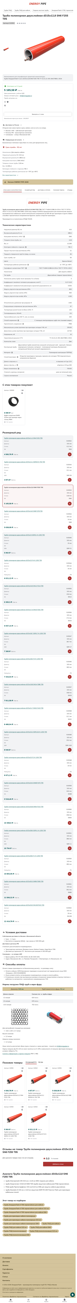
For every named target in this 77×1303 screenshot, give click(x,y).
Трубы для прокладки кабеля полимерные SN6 (21, 1224)
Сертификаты (8, 1269)
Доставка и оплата (44, 190)
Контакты (6, 1280)
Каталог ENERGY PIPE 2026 (18, 182)
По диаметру (31, 1062)
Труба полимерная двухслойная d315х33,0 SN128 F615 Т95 (24, 905)
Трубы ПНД (8, 10)
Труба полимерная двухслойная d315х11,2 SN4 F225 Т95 (23, 438)
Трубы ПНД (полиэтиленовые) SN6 (16, 1235)
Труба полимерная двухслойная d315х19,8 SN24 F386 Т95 (23, 684)
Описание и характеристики (12, 190)
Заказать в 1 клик (38, 114)
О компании (7, 1258)
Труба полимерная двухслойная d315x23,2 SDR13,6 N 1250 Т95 (25, 732)
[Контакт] (72, 1294)
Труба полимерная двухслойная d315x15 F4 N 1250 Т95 (23, 560)
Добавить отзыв (58, 1164)
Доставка (6, 1262)
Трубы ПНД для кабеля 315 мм (15, 1227)
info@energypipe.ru (26, 96)
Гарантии (6, 1273)
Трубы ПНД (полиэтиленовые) (15, 1231)
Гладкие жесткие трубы (41, 10)
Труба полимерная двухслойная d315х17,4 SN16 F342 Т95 (23, 610)
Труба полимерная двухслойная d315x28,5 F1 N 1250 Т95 (23, 856)
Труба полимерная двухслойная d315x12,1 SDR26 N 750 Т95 (24, 462)
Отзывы (69, 190)
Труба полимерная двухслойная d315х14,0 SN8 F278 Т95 (23, 511)
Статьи (5, 1277)
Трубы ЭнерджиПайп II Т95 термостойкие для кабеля (23, 1205)
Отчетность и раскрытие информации (13, 1292)
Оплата (5, 1265)
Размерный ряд (30, 190)
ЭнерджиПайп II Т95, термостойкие (63, 10)
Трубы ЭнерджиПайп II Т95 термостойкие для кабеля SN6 (25, 1212)
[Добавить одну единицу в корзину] (70, 454)
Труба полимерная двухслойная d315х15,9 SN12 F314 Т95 (23, 586)
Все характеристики (9, 175)
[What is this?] (24, 236)
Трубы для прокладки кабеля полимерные (19, 1216)
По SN (40, 1062)
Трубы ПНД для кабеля (22, 10)
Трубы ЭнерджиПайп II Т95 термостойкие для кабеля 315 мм (26, 1208)
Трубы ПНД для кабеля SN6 (40, 1227)
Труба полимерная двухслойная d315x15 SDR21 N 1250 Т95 (24, 535)
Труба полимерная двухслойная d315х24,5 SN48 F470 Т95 (23, 783)
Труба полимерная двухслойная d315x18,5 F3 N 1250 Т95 (23, 659)
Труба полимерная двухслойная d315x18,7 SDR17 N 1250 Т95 (25, 633)
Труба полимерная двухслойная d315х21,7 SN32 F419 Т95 (23, 708)
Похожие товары (58, 190)
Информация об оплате (14, 140)
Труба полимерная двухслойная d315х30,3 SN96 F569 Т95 (23, 881)
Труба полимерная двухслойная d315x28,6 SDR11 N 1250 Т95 (25, 830)
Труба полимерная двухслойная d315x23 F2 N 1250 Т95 (23, 757)
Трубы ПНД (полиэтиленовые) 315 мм (43, 1231)
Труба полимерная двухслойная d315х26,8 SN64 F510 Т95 (23, 806)
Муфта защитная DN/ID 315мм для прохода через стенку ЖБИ (12, 417)
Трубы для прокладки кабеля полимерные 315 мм (22, 1220)
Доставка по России (12, 125)
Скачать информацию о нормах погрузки (16, 1054)
